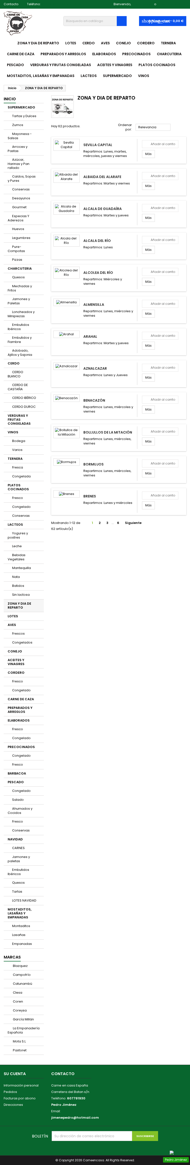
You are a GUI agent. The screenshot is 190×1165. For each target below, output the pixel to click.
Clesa (17, 992)
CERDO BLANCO (15, 374)
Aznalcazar (95, 368)
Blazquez (20, 965)
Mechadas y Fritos (20, 288)
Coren (17, 1001)
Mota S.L (19, 1041)
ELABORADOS (104, 54)
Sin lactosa (21, 594)
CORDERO (146, 43)
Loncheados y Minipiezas (21, 314)
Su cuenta (15, 1074)
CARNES (18, 848)
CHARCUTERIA (169, 54)
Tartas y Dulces (24, 116)
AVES (105, 43)
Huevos (18, 229)
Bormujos (93, 464)
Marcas (12, 957)
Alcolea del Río (98, 272)
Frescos (18, 633)
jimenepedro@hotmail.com (75, 1117)
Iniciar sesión (142, 4)
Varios (17, 449)
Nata (16, 576)
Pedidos (10, 1091)
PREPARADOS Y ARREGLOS (63, 54)
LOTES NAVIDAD (24, 900)
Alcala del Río (97, 240)
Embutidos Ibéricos (18, 326)
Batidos (18, 585)
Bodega (18, 441)
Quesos (18, 277)
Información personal (21, 1085)
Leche (17, 546)
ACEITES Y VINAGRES (114, 64)
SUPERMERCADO (117, 75)
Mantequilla (21, 568)
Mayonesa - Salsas (20, 135)
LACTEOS (89, 75)
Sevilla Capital (97, 144)
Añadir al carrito (160, 144)
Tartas (17, 891)
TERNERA (168, 43)
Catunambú (22, 983)
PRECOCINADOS (136, 54)
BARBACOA (17, 773)
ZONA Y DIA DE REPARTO (38, 43)
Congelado (21, 506)
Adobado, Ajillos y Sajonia (20, 352)
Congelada (21, 476)
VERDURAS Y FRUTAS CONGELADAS (60, 64)
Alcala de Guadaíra (102, 208)
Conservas (21, 189)
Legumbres (21, 237)
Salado (18, 799)
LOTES (70, 43)
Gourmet (19, 207)
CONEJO (123, 43)
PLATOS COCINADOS (157, 64)
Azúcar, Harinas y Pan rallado (18, 163)
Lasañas (18, 934)
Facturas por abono (20, 1098)
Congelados (22, 642)
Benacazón (94, 400)
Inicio (10, 99)
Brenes (89, 496)
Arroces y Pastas (17, 148)
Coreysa (19, 1010)
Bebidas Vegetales (16, 557)
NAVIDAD (15, 839)
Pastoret (19, 1050)
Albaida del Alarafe (102, 176)
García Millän (23, 1019)
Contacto (11, 4)
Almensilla (93, 304)
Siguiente (135, 522)
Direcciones (13, 1104)
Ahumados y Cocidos (20, 810)
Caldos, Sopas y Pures (22, 178)
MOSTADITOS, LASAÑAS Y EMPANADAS (40, 75)
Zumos (17, 125)
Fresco (17, 497)
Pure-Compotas (16, 248)
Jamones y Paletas (19, 301)
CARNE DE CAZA (20, 54)
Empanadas (22, 943)
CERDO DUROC (24, 406)
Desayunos (21, 198)
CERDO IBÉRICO (24, 397)
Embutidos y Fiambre (20, 339)
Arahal (90, 336)
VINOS (143, 75)
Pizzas (17, 259)
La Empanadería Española (24, 1030)
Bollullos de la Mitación (107, 432)
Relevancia (153, 127)
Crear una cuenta (171, 4)
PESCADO (15, 64)
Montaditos (21, 926)
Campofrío (21, 974)
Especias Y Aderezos (18, 218)
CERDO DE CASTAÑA (18, 387)
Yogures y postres (18, 535)
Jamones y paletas (19, 858)
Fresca (17, 467)
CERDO (88, 43)
